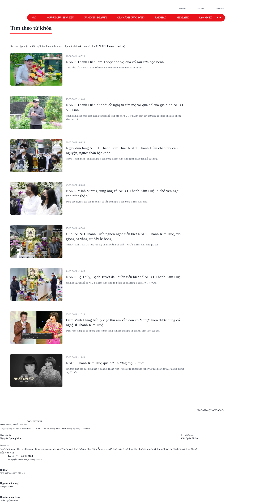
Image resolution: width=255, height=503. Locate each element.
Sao (33, 17)
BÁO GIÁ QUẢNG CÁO (210, 410)
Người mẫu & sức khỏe (122, 449)
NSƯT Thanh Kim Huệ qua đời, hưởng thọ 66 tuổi (105, 363)
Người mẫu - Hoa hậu (60, 17)
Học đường (139, 449)
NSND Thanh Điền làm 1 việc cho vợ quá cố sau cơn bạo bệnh (115, 62)
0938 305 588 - (6, 473)
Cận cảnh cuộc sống (130, 17)
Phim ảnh (183, 17)
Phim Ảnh (97, 449)
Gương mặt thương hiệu (156, 449)
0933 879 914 (19, 473)
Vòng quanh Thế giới (71, 449)
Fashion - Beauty (95, 17)
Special (183, 449)
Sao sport (205, 17)
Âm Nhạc (87, 449)
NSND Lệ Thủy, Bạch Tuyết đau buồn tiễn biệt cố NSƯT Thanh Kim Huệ (123, 277)
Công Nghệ (174, 449)
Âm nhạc (160, 17)
